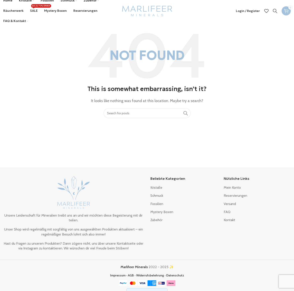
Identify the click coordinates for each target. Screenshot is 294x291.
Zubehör (156, 220)
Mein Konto (232, 187)
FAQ (227, 212)
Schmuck (156, 195)
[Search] (275, 11)
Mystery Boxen (161, 212)
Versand (230, 204)
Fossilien (156, 204)
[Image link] (73, 192)
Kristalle (156, 187)
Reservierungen (235, 195)
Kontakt (229, 220)
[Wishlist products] (266, 11)
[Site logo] (147, 10)
